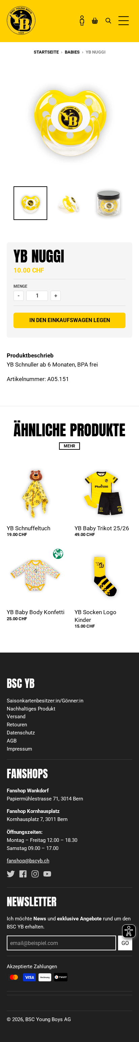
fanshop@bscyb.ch (28, 861)
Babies (72, 52)
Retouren (17, 725)
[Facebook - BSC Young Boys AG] (23, 874)
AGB (12, 741)
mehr (69, 446)
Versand (16, 717)
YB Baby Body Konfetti (35, 612)
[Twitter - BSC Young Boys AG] (11, 874)
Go (125, 943)
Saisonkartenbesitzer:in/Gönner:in (45, 701)
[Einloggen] (82, 20)
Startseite (46, 52)
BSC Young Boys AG (48, 1019)
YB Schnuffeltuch (28, 528)
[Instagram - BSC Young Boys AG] (35, 874)
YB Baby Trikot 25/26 (102, 528)
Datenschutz (21, 733)
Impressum (19, 749)
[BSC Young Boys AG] (21, 32)
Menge (20, 286)
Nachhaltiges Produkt (31, 709)
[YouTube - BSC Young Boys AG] (47, 874)
